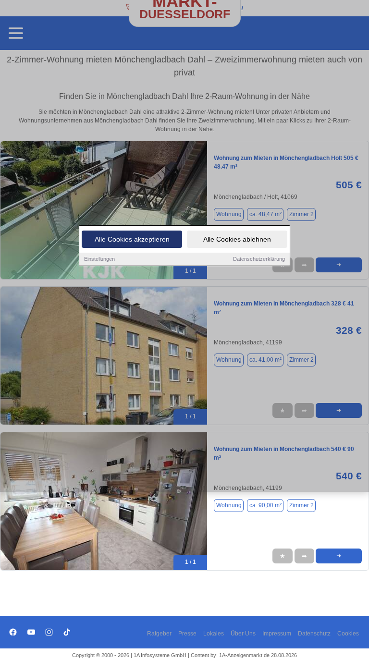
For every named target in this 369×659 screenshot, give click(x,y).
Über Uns (243, 633)
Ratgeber (159, 633)
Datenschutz (314, 633)
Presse (187, 633)
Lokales (213, 633)
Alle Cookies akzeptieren (132, 239)
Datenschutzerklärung (259, 259)
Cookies (348, 633)
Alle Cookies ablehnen (237, 239)
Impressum (276, 633)
